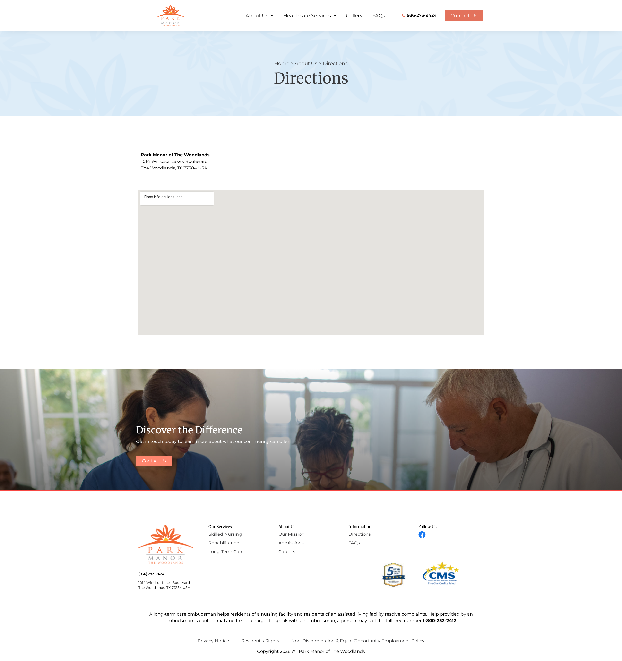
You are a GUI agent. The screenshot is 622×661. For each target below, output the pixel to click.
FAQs (378, 15)
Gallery (354, 15)
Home (281, 63)
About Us (257, 15)
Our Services (220, 526)
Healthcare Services (307, 15)
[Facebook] (422, 534)
